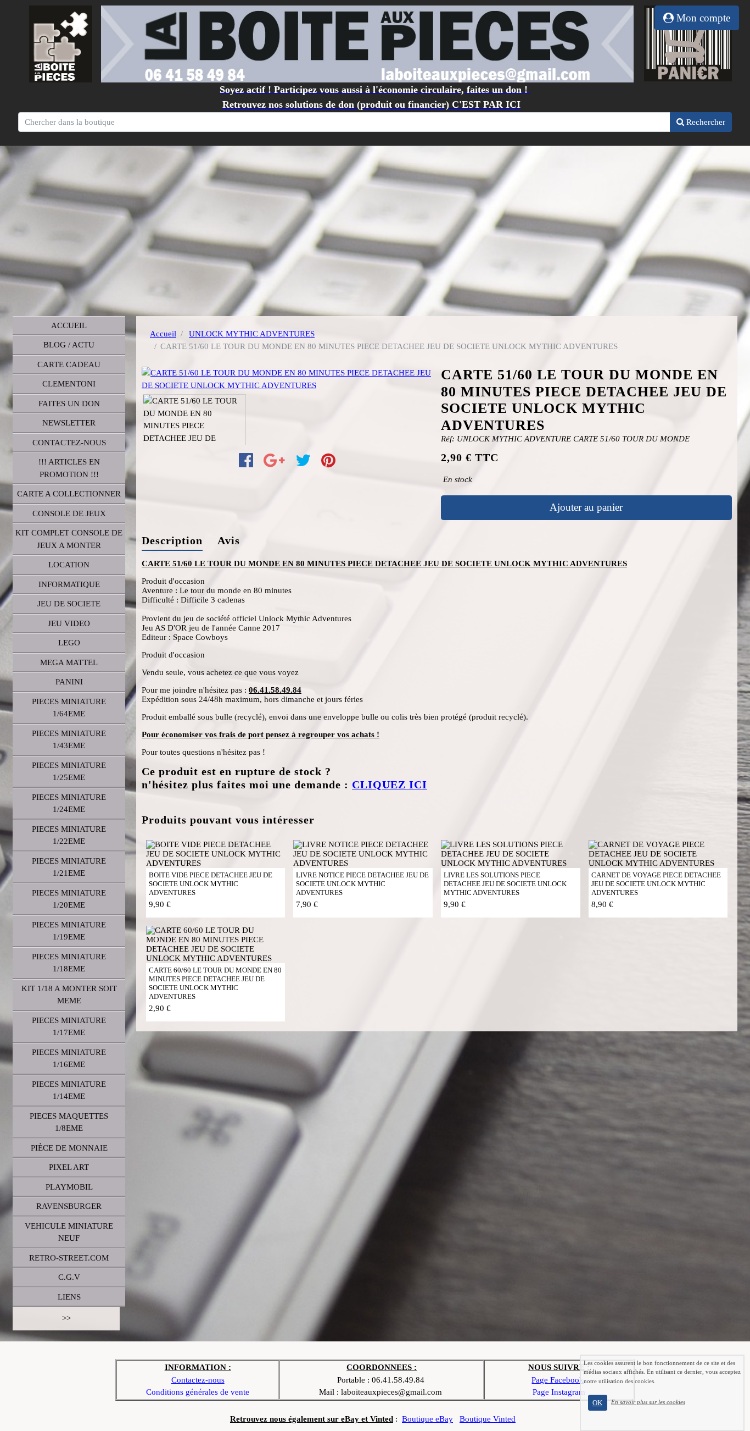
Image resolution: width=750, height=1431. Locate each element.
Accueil (163, 333)
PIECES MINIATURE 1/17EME (69, 1026)
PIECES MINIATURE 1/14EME (69, 1090)
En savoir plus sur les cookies (648, 1402)
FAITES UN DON (69, 403)
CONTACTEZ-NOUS (69, 442)
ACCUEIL (69, 325)
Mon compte (702, 18)
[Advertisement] (375, 228)
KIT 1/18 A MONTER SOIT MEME (69, 994)
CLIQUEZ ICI (389, 785)
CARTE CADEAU (68, 364)
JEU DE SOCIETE (68, 603)
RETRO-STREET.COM (69, 1257)
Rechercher (704, 122)
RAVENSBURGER (69, 1206)
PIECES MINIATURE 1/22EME (69, 835)
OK (597, 1403)
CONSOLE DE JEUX (69, 513)
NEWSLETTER (69, 422)
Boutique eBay (427, 1419)
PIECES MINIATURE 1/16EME (69, 1058)
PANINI (69, 681)
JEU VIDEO (69, 623)
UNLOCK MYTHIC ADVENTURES (252, 333)
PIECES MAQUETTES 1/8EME (69, 1122)
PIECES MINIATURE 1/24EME (69, 803)
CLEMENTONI (69, 383)
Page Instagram (559, 1392)
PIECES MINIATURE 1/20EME (69, 899)
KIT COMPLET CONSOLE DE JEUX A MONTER (68, 539)
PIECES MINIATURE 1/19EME (69, 931)
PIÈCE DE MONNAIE (69, 1147)
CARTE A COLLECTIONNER (69, 493)
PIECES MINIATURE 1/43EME (69, 739)
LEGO (69, 642)
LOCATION (68, 564)
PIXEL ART (69, 1167)
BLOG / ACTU (68, 344)
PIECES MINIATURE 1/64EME (69, 708)
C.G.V (69, 1277)
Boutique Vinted (488, 1419)
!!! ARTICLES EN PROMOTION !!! (69, 468)
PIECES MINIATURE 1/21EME (69, 867)
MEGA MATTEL (69, 662)
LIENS (69, 1296)
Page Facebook (557, 1379)
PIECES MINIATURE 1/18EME (69, 963)
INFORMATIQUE (69, 584)
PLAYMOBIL (69, 1187)
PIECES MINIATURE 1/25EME (69, 771)
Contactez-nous (198, 1379)
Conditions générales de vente (197, 1392)
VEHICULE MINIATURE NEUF (69, 1232)
